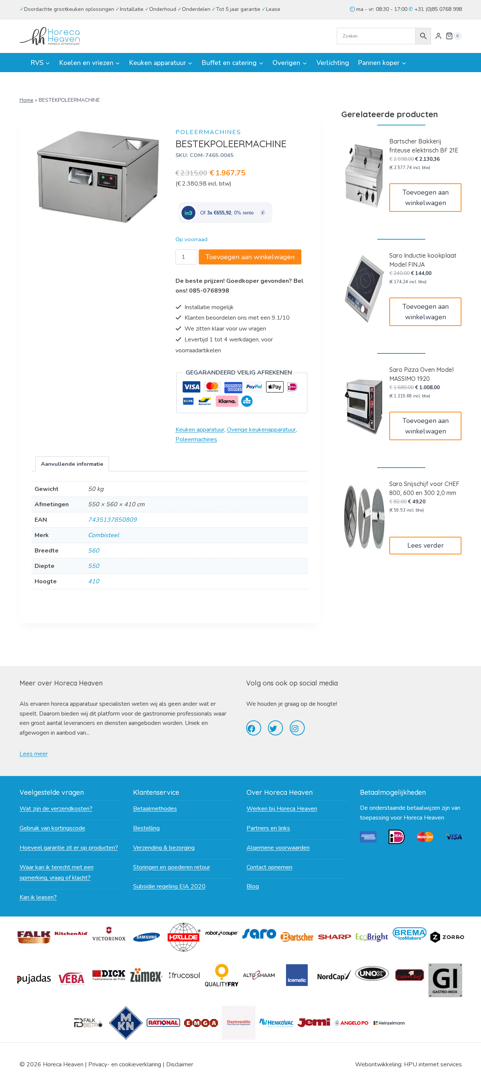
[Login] (438, 36)
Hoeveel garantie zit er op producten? (69, 848)
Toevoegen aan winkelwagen (250, 256)
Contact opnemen (269, 867)
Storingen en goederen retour (171, 867)
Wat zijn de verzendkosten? (56, 809)
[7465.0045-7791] (98, 175)
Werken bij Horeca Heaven (282, 809)
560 (93, 551)
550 (93, 566)
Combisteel (103, 535)
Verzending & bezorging (164, 848)
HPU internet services (433, 1064)
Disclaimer (179, 1064)
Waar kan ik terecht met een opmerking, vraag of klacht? (57, 872)
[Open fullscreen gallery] (157, 221)
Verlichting (332, 62)
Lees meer (34, 754)
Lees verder (425, 545)
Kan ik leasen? (38, 897)
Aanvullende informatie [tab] (72, 464)
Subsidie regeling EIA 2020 (169, 886)
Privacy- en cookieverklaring (124, 1064)
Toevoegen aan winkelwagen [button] (425, 198)
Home (26, 100)
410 (93, 581)
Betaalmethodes (155, 809)
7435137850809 (112, 520)
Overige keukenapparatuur (261, 430)
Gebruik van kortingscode (52, 828)
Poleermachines (208, 132)
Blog (253, 886)
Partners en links (268, 828)
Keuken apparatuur (199, 430)
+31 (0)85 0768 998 (437, 9)
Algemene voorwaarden (278, 848)
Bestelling (146, 828)
